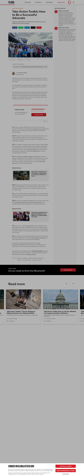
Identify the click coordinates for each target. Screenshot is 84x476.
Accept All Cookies (65, 466)
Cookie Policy (65, 474)
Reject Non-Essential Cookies (65, 470)
